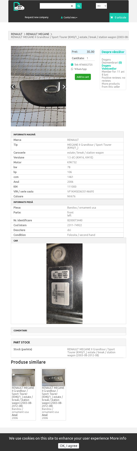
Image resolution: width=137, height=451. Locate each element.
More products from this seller (111, 85)
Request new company (36, 17)
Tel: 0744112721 (83, 64)
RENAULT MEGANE (37, 34)
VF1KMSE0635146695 (80, 191)
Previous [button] (13, 86)
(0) (120, 62)
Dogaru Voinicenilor (109, 67)
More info (118, 438)
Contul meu (70, 17)
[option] (38, 86)
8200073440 (74, 220)
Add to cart (83, 76)
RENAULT (17, 34)
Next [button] (63, 86)
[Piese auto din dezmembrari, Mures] (25, 6)
